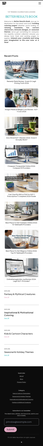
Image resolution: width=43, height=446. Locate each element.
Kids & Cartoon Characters (21, 393)
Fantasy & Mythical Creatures (21, 402)
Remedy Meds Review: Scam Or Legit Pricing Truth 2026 (21, 82)
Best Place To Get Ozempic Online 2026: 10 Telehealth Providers (22, 224)
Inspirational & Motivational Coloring (21, 399)
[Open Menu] (39, 3)
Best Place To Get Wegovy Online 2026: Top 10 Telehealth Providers (21, 252)
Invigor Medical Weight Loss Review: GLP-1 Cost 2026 (21, 110)
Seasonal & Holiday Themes (21, 396)
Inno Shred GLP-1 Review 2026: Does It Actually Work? (21, 139)
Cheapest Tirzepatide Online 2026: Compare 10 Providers (22, 167)
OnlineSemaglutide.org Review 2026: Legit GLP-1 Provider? (21, 280)
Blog (21, 379)
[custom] (21, 442)
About (22, 376)
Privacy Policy (21, 382)
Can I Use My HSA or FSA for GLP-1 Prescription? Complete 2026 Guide (21, 195)
